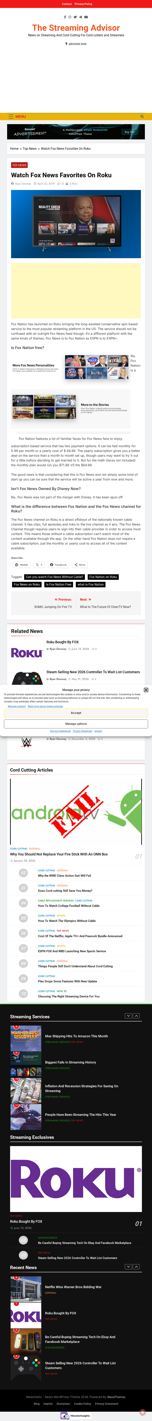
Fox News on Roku (27, 584)
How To (62, 991)
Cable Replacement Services (56, 900)
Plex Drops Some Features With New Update (67, 981)
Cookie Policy (82, 1404)
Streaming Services (57, 1042)
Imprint (98, 731)
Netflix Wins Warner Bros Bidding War (73, 1287)
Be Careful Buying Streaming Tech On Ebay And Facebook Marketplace (84, 1243)
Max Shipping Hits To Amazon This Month (76, 1036)
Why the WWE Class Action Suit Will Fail (64, 875)
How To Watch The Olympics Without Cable (67, 921)
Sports (61, 916)
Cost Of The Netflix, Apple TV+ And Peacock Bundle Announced (80, 936)
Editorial (34, 848)
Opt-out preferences (60, 731)
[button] (146, 690)
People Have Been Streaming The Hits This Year (80, 1115)
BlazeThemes (116, 1397)
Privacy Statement (82, 731)
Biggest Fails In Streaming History (70, 1062)
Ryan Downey (23, 184)
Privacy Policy (83, 4)
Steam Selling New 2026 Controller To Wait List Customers (93, 672)
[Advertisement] (76, 77)
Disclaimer (63, 1404)
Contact (67, 4)
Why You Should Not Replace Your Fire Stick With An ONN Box (59, 854)
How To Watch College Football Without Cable (69, 906)
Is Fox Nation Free (58, 584)
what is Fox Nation (91, 584)
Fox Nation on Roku (103, 577)
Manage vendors (17, 706)
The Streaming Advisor (76, 28)
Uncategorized (47, 1238)
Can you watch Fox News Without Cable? (54, 577)
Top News (19, 165)
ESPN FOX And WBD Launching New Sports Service (72, 951)
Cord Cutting (18, 848)
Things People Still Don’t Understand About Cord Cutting (75, 966)
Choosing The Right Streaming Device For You (69, 996)
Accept (76, 713)
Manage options (76, 724)
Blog (37, 1404)
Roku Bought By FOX (63, 642)
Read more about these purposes (45, 706)
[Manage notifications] (143, 1412)
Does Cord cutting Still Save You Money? (65, 891)
